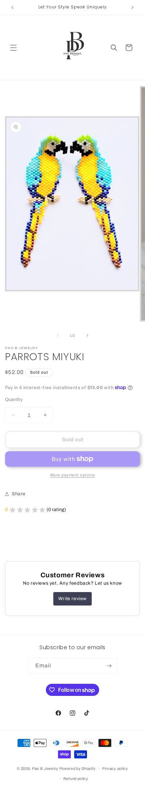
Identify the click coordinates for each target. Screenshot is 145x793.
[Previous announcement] (12, 7)
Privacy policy (115, 768)
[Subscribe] (109, 666)
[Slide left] (57, 335)
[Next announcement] (132, 7)
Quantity (14, 399)
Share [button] (19, 493)
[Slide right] (87, 335)
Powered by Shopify (77, 768)
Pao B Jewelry (45, 768)
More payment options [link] (72, 475)
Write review (72, 598)
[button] (13, 47)
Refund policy (75, 779)
